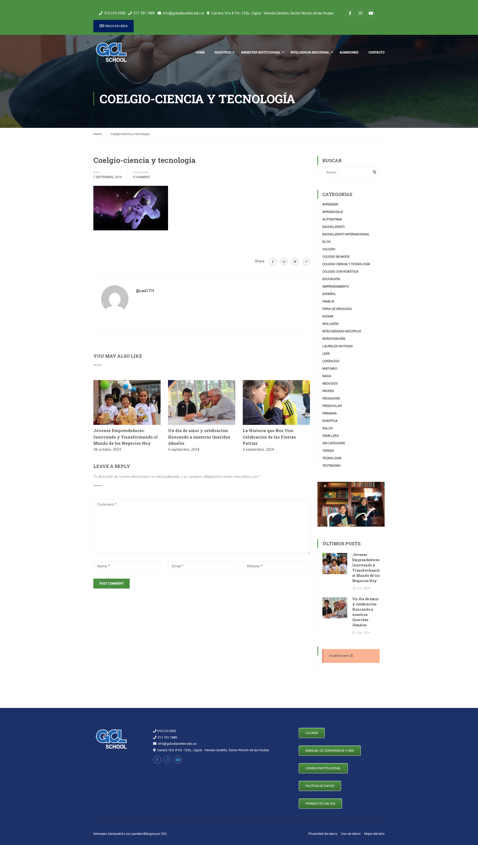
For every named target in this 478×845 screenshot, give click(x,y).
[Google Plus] (284, 261)
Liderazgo (331, 361)
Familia (328, 301)
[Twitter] (295, 261)
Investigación (333, 339)
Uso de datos (350, 834)
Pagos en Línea (115, 26)
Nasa (326, 376)
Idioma (327, 316)
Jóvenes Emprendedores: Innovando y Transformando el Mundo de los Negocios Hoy (125, 437)
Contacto (376, 52)
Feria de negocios (337, 309)
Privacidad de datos (322, 834)
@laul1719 (145, 291)
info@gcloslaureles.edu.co (183, 13)
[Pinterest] (306, 261)
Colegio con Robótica (340, 271)
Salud (327, 428)
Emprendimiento (335, 286)
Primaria (329, 413)
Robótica (330, 421)
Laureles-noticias (337, 346)
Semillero (330, 436)
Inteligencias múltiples (341, 331)
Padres (328, 391)
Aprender (330, 204)
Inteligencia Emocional (310, 52)
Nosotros (223, 52)
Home (200, 52)
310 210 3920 (114, 13)
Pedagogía (331, 398)
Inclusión (330, 324)
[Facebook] (272, 261)
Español (329, 294)
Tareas (328, 450)
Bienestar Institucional (261, 52)
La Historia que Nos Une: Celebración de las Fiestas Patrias (269, 437)
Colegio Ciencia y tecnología (346, 264)
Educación (331, 279)
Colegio (328, 249)
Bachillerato (333, 227)
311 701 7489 (144, 13)
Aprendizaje (332, 212)
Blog (326, 242)
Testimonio (331, 465)
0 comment (141, 177)
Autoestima (332, 219)
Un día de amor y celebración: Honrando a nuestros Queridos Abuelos (199, 437)
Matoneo (329, 368)
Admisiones (349, 52)
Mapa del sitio (374, 834)
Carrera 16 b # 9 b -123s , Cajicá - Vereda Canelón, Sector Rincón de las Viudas (272, 13)
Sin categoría (333, 443)
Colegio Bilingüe (336, 256)
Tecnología (332, 458)
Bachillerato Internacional (346, 234)
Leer (326, 353)
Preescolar (332, 406)
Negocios (330, 383)
